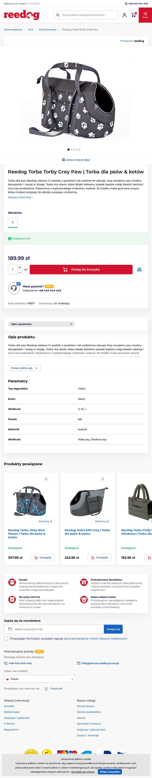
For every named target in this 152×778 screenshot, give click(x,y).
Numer (12, 269)
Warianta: (15, 213)
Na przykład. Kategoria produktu (83, 14)
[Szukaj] (57, 15)
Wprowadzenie (13, 29)
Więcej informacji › (20, 197)
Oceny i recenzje (88, 735)
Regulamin (11, 729)
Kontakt (9, 706)
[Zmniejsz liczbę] (19, 272)
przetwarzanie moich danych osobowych (97, 638)
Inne (30, 29)
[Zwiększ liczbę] (19, 267)
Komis (81, 717)
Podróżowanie (47, 29)
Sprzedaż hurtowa (89, 723)
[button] (145, 15)
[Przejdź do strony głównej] (22, 15)
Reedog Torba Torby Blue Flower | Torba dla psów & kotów (26, 533)
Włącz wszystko (110, 771)
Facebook (56, 688)
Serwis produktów (89, 711)
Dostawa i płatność (16, 717)
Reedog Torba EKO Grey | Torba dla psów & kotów (87, 531)
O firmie (9, 723)
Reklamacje (11, 711)
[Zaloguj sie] (124, 15)
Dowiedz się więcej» (83, 771)
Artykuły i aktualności (91, 729)
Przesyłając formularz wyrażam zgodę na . (69, 638)
